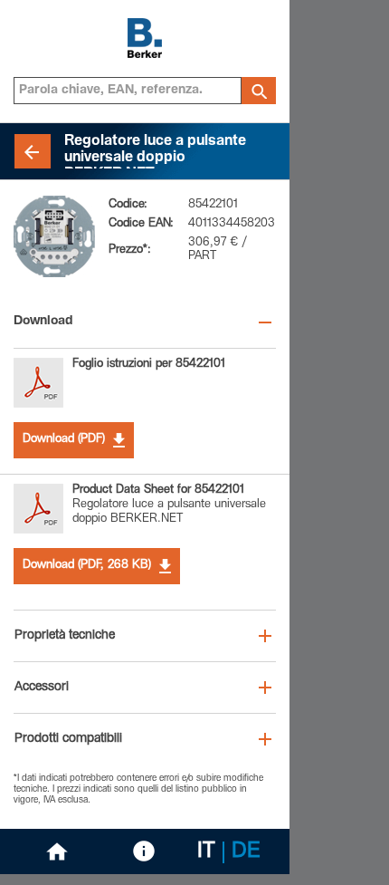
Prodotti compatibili (68, 739)
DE (246, 852)
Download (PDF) (64, 440)
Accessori (41, 687)
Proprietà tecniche (64, 636)
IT (206, 852)
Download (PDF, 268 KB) (87, 566)
